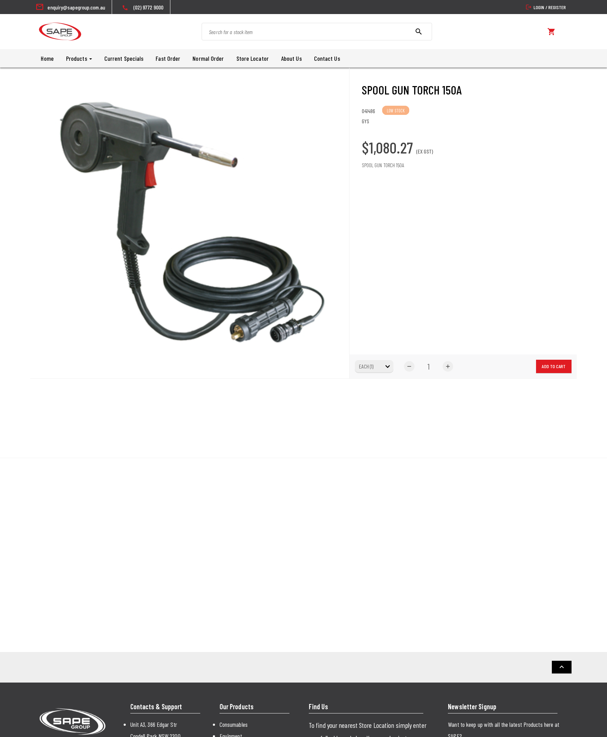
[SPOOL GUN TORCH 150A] (189, 223)
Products (77, 58)
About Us (291, 58)
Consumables (234, 724)
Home (47, 58)
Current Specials (124, 58)
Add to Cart (554, 366)
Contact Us (327, 58)
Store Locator (252, 58)
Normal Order (208, 58)
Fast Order (168, 58)
